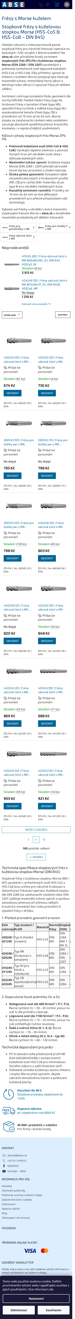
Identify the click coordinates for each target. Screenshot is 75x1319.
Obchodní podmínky (13, 1190)
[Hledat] (47, 4)
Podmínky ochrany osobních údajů (22, 1195)
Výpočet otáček (11, 1208)
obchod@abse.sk (17, 1155)
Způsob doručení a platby (17, 1199)
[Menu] (66, 4)
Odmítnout (19, 1310)
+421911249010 (16, 1160)
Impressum (8, 1204)
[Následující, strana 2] (36, 839)
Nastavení (36, 1299)
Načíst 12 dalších (36, 829)
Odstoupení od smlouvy (16, 1217)
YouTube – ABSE (16, 1171)
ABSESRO (13, 1166)
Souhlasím (53, 1310)
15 (43, 839)
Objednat (13, 393)
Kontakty (7, 1186)
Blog (4, 1213)
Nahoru (38, 857)
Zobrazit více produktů (34, 303)
